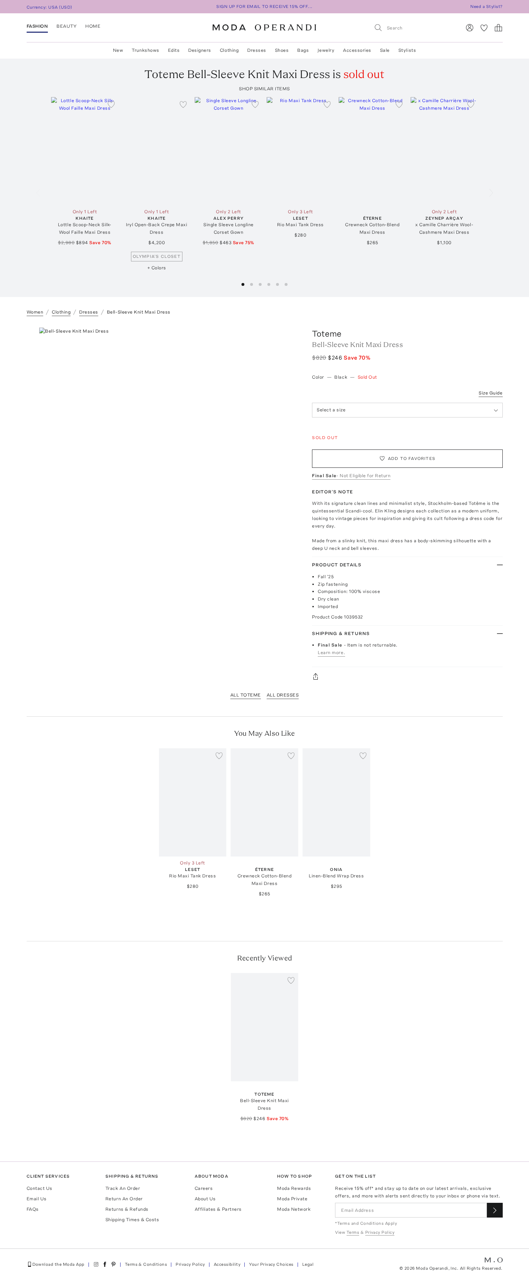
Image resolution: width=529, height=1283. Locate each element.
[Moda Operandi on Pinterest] (113, 1264)
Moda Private (292, 1198)
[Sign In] (469, 27)
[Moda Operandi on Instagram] (96, 1264)
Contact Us (40, 1188)
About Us (205, 1198)
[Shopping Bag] (498, 27)
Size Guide (490, 393)
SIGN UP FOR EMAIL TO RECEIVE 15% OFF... (264, 6)
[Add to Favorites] (111, 104)
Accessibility (227, 1264)
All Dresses (283, 695)
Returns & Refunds (127, 1209)
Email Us (37, 1198)
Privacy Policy (190, 1264)
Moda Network (294, 1209)
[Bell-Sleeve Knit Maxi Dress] (264, 1027)
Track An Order (122, 1188)
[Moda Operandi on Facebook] (105, 1264)
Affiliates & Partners (218, 1209)
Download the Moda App (58, 1264)
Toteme (327, 333)
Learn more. (331, 652)
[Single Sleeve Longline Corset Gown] (228, 151)
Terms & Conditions (146, 1264)
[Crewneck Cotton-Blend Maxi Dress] (372, 151)
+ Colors (156, 267)
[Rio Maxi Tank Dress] (300, 151)
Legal (307, 1264)
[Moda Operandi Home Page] (264, 27)
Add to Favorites (411, 458)
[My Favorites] (484, 27)
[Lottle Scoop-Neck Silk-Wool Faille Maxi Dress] (85, 151)
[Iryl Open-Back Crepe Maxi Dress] (156, 151)
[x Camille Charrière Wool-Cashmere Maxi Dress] (444, 151)
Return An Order (124, 1198)
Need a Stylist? (486, 6)
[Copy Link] (407, 676)
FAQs (33, 1209)
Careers (204, 1188)
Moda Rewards (294, 1188)
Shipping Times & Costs (132, 1219)
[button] (242, 284)
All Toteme (245, 695)
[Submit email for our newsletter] (495, 1210)
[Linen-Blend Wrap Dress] (336, 802)
